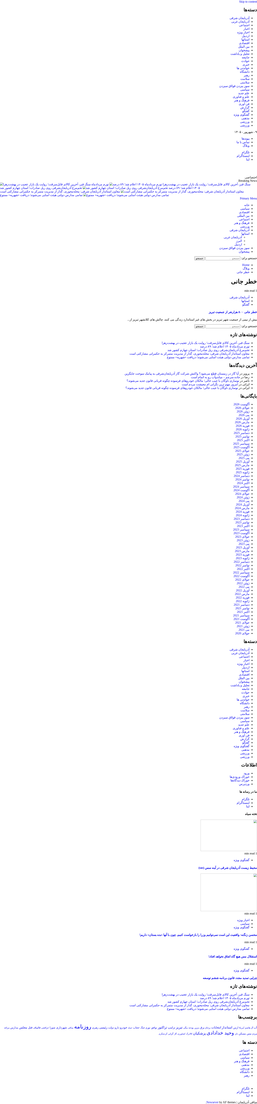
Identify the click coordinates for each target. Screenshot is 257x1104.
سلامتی (244, 82)
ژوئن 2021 (243, 626)
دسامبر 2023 (241, 518)
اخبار (246, 28)
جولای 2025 (242, 450)
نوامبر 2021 (242, 608)
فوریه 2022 (242, 597)
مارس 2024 (242, 508)
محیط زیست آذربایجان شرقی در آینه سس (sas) (227, 867)
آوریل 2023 (242, 547)
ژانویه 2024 (242, 515)
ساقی (70, 1028)
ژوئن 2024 (243, 497)
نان (236, 1033)
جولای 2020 (242, 633)
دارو (117, 1027)
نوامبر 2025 (242, 436)
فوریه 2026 (242, 425)
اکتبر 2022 (243, 568)
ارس (235, 1027)
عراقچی (45, 1027)
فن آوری (244, 103)
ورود (246, 773)
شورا (52, 1027)
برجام (208, 1027)
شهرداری (61, 1027)
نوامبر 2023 (242, 522)
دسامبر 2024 (241, 475)
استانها (245, 39)
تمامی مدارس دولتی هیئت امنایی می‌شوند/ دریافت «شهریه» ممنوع (41, 195)
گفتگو (245, 111)
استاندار (227, 1027)
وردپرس (244, 784)
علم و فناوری (241, 96)
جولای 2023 (242, 536)
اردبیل (245, 35)
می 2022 (244, 586)
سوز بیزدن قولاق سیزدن (234, 86)
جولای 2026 (242, 407)
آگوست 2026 (241, 404)
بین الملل (243, 46)
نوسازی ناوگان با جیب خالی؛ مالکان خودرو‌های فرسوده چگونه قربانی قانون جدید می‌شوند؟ (183, 380)
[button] (248, 198)
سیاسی (244, 89)
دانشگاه (244, 71)
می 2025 (244, 458)
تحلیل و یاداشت (239, 53)
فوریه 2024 (242, 511)
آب (255, 1027)
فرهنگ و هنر (241, 100)
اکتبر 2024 (243, 483)
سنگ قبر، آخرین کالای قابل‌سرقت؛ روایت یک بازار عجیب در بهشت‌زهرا (205, 342)
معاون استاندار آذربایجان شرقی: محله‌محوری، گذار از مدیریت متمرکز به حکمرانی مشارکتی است (60, 191)
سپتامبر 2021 (241, 615)
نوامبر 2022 (242, 565)
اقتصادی (244, 43)
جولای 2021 (242, 622)
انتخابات (216, 1027)
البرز (239, 240)
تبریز (179, 1027)
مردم (254, 1033)
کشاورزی (181, 1034)
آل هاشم (249, 1027)
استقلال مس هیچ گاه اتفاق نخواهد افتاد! (232, 956)
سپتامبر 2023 (241, 529)
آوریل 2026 (242, 418)
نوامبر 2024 (242, 479)
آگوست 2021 (241, 619)
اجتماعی (244, 25)
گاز (175, 1034)
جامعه (245, 57)
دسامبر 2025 (241, 432)
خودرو (123, 1027)
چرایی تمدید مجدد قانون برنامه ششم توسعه (230, 978)
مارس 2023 (242, 551)
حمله (130, 1028)
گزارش (244, 107)
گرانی (170, 1034)
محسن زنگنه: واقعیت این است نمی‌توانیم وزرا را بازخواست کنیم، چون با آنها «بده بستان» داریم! (198, 934)
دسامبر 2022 (241, 561)
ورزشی (244, 121)
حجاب (136, 1027)
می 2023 (244, 543)
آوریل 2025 (242, 461)
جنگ (142, 1027)
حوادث (245, 61)
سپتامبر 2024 (241, 486)
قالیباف (36, 1027)
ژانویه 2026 (242, 429)
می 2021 (244, 629)
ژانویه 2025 (242, 472)
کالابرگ (189, 1034)
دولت (111, 1027)
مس (249, 1033)
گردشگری (163, 1034)
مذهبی (245, 118)
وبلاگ (246, 145)
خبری (246, 64)
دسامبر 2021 (241, 604)
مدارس (14, 1027)
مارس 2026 (242, 422)
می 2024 (244, 500)
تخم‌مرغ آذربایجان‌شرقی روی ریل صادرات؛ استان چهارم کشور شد (41, 187)
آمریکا (241, 1028)
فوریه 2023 (242, 554)
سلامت (244, 78)
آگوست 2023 (241, 533)
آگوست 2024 (241, 490)
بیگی (185, 1028)
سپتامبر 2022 (241, 572)
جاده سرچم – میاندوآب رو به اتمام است (215, 377)
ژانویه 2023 (242, 558)
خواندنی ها (243, 68)
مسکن (242, 1033)
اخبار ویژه (243, 32)
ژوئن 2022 (243, 583)
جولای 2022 (242, 579)
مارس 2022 (242, 594)
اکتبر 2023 (243, 526)
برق (202, 1027)
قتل (30, 1027)
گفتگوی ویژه (241, 114)
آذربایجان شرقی (239, 18)
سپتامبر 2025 (241, 443)
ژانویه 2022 (242, 601)
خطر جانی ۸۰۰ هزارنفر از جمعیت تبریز (233, 312)
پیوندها (245, 138)
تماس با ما (242, 142)
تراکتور (162, 1027)
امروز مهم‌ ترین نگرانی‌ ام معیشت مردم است (210, 384)
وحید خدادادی (220, 1033)
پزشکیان (199, 1033)
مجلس (23, 1027)
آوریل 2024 (242, 504)
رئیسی (103, 1027)
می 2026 (244, 415)
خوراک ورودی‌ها (239, 776)
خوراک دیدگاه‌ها (239, 780)
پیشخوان (244, 50)
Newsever (212, 1102)
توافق (154, 1027)
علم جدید (243, 93)
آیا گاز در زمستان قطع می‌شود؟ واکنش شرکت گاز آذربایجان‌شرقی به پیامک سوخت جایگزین (182, 373)
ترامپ (171, 1027)
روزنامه (82, 1027)
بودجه (191, 1027)
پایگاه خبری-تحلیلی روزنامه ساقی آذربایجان (216, 168)
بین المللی (243, 215)
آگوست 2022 (241, 576)
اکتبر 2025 (243, 440)
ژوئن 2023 (243, 540)
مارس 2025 (242, 465)
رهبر (246, 75)
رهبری (95, 1027)
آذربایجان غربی (240, 21)
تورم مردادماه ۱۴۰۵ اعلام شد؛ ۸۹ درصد (224, 346)
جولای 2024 (242, 493)
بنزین (196, 1027)
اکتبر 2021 (243, 611)
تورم (148, 1027)
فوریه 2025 (242, 468)
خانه (246, 205)
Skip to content (248, 1)
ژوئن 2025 (243, 454)
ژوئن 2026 (243, 411)
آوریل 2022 (242, 590)
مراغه (6, 1027)
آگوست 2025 (241, 447)
